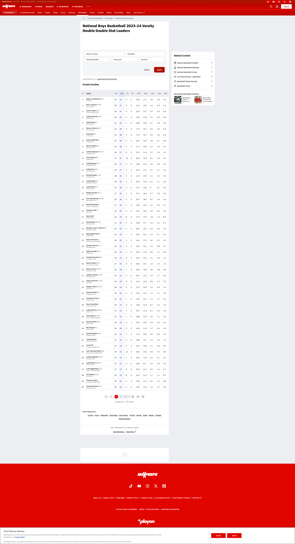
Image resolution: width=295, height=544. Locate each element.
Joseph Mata (91, 339)
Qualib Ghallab (91, 333)
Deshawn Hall (91, 210)
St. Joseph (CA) (91, 259)
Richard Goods (91, 175)
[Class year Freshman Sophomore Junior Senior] (124, 59)
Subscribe (120, 498)
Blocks (151, 415)
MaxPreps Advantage (47, 2)
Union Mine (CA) (91, 306)
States (55, 12)
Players (47, 12)
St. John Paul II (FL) (92, 265)
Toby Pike (89, 134)
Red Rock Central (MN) (93, 241)
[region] (147, 535)
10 (133, 396)
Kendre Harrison (92, 245)
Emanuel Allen (91, 292)
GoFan (16, 2)
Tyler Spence (91, 316)
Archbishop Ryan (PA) (93, 382)
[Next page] (138, 397)
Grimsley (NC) (90, 177)
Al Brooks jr (90, 169)
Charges (158, 415)
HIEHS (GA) (89, 124)
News (128, 12)
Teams (39, 12)
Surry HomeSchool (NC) (93, 318)
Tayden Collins (91, 286)
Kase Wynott (91, 157)
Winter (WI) (89, 323)
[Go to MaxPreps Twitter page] (156, 486)
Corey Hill (89, 345)
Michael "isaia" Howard (95, 228)
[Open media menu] (277, 6)
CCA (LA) (89, 101)
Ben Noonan (90, 327)
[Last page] (143, 397)
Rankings (71, 12)
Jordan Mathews (92, 357)
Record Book (119, 12)
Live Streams (138, 12)
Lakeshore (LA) (91, 388)
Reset (146, 69)
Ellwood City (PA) (91, 183)
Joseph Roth (90, 181)
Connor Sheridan (92, 140)
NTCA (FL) (89, 376)
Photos (92, 12)
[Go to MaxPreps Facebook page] (164, 486)
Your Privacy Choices (181, 498)
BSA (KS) (89, 282)
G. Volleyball (77, 6)
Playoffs (101, 12)
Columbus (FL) (90, 153)
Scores (63, 12)
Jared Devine (91, 363)
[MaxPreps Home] (8, 6)
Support (195, 498)
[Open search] (271, 6)
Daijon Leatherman (93, 99)
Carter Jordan (91, 110)
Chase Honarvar (92, 280)
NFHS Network (28, 2)
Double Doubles (124, 419)
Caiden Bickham (92, 386)
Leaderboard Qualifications (107, 79)
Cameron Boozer (92, 151)
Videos (108, 12)
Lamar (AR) (89, 329)
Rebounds (104, 415)
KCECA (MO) (90, 107)
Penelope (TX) (90, 276)
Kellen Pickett (91, 251)
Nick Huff (89, 216)
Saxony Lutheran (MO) (93, 370)
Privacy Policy (133, 498)
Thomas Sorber (91, 380)
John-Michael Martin (94, 351)
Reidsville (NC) (91, 247)
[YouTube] (273, 1)
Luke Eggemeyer (92, 368)
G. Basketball (62, 6)
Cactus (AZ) (89, 194)
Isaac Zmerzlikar (92, 304)
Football (38, 6)
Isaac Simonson (92, 239)
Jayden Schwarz (92, 275)
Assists (139, 415)
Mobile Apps (108, 498)
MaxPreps (7, 2)
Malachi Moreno (92, 204)
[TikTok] (268, 1)
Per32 (97, 415)
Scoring (90, 415)
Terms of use (146, 498)
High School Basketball (95, 18)
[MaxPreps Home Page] (83, 18)
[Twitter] (284, 1)
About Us (97, 498)
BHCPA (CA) (90, 288)
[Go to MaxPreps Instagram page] (147, 486)
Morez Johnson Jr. (93, 128)
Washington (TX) (91, 200)
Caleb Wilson (91, 122)
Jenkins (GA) (90, 300)
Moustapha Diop (92, 234)
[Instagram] (279, 1)
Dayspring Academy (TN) (94, 353)
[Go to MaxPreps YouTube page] (139, 486)
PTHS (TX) (89, 136)
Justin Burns (90, 187)
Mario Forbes (91, 263)
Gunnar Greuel (91, 321)
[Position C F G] (152, 59)
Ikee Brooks (90, 222)
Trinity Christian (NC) (92, 112)
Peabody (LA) (90, 188)
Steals (145, 415)
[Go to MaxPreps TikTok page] (131, 486)
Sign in (286, 6)
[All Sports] (88, 6)
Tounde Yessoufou (93, 257)
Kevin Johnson (91, 104)
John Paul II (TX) (91, 341)
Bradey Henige (91, 192)
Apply (159, 69)
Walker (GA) (90, 235)
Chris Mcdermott (92, 198)
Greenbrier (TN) (91, 271)
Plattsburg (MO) (91, 230)
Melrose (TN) (90, 148)
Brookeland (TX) (91, 165)
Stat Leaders (109, 18)
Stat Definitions (118, 432)
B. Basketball (25, 6)
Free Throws (123, 415)
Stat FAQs (130, 432)
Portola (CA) (90, 142)
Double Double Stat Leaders (124, 18)
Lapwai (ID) (89, 159)
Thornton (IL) (90, 130)
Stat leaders (82, 12)
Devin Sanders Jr (92, 146)
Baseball (49, 6)
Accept (218, 535)
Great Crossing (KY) (92, 206)
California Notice (162, 498)
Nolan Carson (91, 269)
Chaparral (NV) (90, 335)
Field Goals (113, 415)
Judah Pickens (91, 310)
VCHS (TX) (89, 312)
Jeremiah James (92, 298)
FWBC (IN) (89, 253)
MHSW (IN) (89, 118)
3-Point (132, 415)
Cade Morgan (91, 163)
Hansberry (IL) (90, 171)
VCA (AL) (89, 212)
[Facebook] (290, 1)
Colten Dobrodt (91, 116)
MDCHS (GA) (90, 218)
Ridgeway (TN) (91, 294)
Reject (234, 535)
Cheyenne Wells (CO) (92, 347)
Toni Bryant (90, 374)
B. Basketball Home (27, 12)
